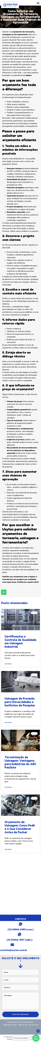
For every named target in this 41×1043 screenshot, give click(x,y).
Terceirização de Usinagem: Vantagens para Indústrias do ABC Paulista (20, 762)
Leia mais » (8, 664)
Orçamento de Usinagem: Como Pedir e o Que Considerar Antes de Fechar (20, 827)
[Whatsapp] (3, 592)
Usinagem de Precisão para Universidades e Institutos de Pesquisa (20, 702)
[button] (38, 3)
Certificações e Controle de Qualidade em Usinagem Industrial (20, 641)
